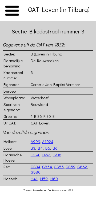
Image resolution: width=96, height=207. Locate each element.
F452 (46, 154)
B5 (47, 148)
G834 (35, 166)
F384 (35, 154)
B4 (40, 148)
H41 (34, 178)
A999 (35, 141)
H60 (54, 178)
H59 (44, 178)
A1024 (47, 141)
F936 (57, 154)
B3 (33, 148)
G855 (59, 166)
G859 (70, 166)
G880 (36, 172)
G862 (82, 166)
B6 (55, 148)
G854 (47, 166)
